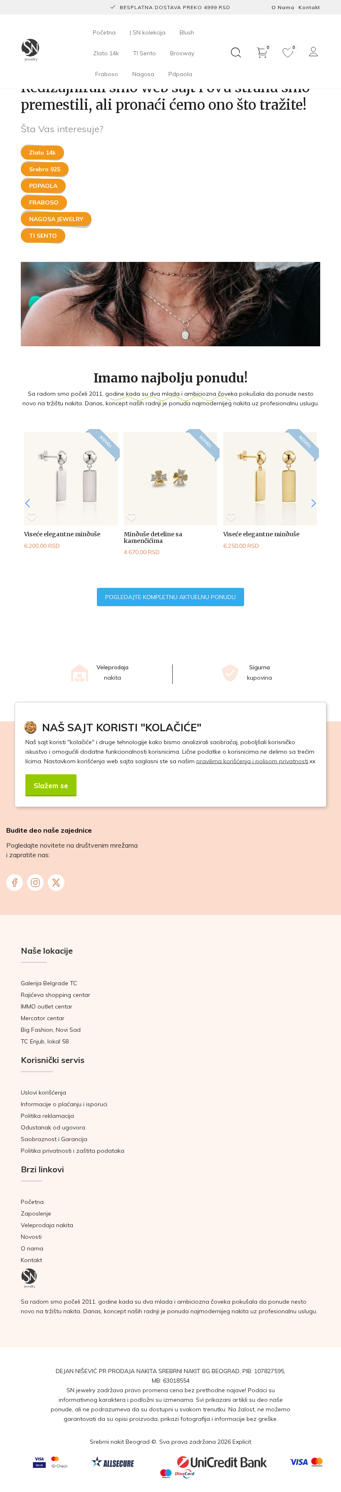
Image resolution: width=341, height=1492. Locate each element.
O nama (283, 7)
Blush (187, 32)
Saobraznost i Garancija (54, 1139)
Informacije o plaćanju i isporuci (64, 1104)
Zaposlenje (36, 1213)
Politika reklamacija (47, 1116)
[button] (313, 503)
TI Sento (144, 53)
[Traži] (236, 52)
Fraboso (106, 74)
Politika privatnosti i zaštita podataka (72, 1150)
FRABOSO (44, 202)
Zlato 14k (106, 53)
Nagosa (143, 74)
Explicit (241, 1441)
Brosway (182, 53)
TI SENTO (43, 235)
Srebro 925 (44, 169)
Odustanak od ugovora (53, 1127)
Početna (104, 32)
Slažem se (51, 785)
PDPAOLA (43, 186)
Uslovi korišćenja (43, 1092)
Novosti (31, 1236)
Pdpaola (180, 74)
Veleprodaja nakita (47, 1225)
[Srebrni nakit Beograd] (30, 51)
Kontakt (309, 7)
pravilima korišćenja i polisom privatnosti (252, 760)
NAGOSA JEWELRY (56, 219)
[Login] (313, 51)
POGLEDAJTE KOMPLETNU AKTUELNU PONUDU (170, 597)
